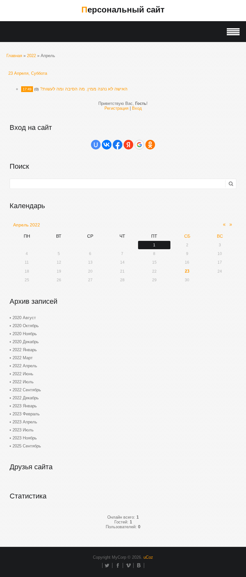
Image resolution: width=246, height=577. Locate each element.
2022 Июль (23, 381)
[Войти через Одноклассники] (150, 144)
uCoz (148, 557)
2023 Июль (23, 430)
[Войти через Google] (139, 144)
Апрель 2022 (26, 224)
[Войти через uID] (96, 144)
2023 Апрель (24, 422)
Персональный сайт (123, 9)
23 (187, 271)
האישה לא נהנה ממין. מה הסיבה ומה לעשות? (83, 88)
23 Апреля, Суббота (27, 73)
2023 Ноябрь (24, 438)
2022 (31, 55)
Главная (14, 55)
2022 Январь (24, 349)
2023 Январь (24, 405)
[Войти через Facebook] (117, 144)
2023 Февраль (26, 414)
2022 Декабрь (25, 397)
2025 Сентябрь (26, 446)
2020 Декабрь (25, 341)
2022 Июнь (22, 373)
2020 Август (24, 317)
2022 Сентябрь (26, 389)
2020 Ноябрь (24, 333)
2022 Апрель (24, 365)
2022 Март (22, 357)
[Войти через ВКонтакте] (106, 144)
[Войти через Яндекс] (128, 144)
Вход (137, 108)
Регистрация (116, 108)
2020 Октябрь (25, 325)
